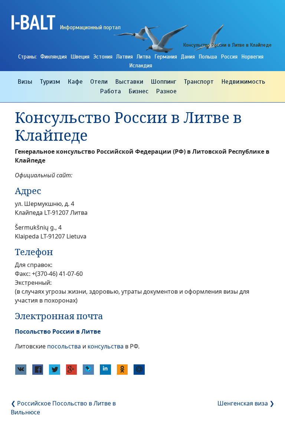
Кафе (75, 81)
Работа (110, 91)
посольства (64, 346)
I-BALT (32, 22)
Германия (165, 56)
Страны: (27, 56)
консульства (106, 346)
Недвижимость (243, 81)
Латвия (124, 56)
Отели (99, 81)
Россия (229, 56)
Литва (144, 56)
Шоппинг (163, 81)
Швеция (80, 56)
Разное (166, 91)
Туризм (50, 81)
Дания (188, 56)
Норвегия (252, 56)
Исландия (140, 65)
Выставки (129, 81)
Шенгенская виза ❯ (245, 403)
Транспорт (199, 81)
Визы (24, 81)
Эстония (102, 56)
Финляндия (53, 56)
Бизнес (138, 91)
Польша (208, 56)
